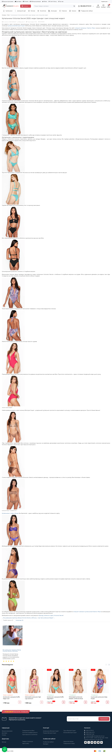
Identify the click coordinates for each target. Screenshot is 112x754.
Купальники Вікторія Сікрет (51, 731)
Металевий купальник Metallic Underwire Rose (76, 697)
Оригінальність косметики (29, 734)
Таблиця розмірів (35, 1)
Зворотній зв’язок (68, 741)
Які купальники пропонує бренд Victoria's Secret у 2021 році (12, 650)
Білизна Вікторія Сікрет (70, 732)
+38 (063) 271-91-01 (85, 6)
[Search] (74, 6)
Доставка (18, 1)
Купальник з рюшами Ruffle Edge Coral (11, 697)
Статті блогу (53, 1)
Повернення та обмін (28, 730)
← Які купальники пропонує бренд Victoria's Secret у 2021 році (19, 618)
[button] (106, 665)
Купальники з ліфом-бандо (10, 513)
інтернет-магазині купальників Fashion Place (87, 611)
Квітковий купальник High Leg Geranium (33, 697)
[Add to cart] (19, 702)
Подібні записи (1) (8, 620)
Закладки (45, 744)
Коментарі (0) (19, 620)
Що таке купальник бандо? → (46, 618)
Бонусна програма (8, 1)
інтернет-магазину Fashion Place (85, 28)
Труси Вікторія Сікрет (69, 730)
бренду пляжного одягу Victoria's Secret (51, 615)
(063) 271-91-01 (90, 730)
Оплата (26, 1)
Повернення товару (69, 743)
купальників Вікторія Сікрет (16, 25)
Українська (104, 1)
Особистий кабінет (48, 742)
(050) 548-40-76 (90, 732)
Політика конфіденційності (30, 732)
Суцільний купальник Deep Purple (99, 697)
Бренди (4, 742)
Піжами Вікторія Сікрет (49, 733)
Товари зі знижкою (27, 741)
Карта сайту (25, 743)
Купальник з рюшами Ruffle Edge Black (55, 697)
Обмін (45, 1)
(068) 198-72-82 (90, 734)
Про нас (61, 1)
